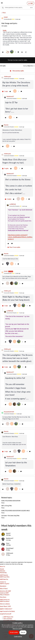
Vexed (7, 543)
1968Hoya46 (7, 76)
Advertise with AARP (5, 591)
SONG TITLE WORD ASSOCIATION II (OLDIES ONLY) (15, 510)
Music (4, 12)
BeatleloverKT (10, 96)
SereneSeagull (9, 548)
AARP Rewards (4, 575)
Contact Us (3, 582)
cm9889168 (12, 204)
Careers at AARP (4, 593)
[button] (2, 3)
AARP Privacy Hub (8, 617)
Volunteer (2, 571)
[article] (17, 85)
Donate (2, 569)
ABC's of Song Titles (6, 505)
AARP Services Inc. (5, 599)
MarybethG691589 (9, 412)
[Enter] (3, 7)
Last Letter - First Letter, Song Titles (10, 515)
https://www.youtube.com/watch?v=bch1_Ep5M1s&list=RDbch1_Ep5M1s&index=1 (20, 237)
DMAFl (6, 17)
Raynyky (6, 125)
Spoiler (4, 30)
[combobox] (17, 7)
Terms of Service (7, 618)
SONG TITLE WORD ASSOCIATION (10, 500)
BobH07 (8, 533)
